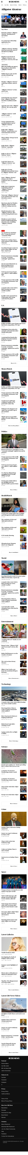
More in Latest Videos (13, 1052)
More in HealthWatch (13, 552)
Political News (4, 1063)
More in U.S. (13, 363)
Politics (24, 5)
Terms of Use (4, 1098)
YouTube (3, 1077)
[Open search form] (26, 1)
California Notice (5, 1093)
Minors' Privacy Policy (6, 1101)
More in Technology (13, 741)
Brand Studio (4, 1115)
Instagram (3, 1082)
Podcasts (3, 1110)
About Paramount (5, 1124)
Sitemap (3, 1117)
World (20, 5)
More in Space (13, 928)
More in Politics (13, 489)
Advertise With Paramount (8, 1126)
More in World (14, 615)
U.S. (2, 5)
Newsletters (4, 1107)
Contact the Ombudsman (7, 1136)
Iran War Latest (5, 1065)
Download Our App (6, 1112)
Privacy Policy (4, 1091)
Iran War (7, 5)
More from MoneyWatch (13, 425)
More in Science (13, 803)
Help (2, 1131)
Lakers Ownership (5, 1070)
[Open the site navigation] (5, 1)
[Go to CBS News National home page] (14, 1)
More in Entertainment (13, 678)
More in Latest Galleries (13, 990)
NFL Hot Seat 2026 (6, 1068)
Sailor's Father (13, 5)
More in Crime (13, 866)
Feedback (3, 1133)
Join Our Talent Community (8, 1129)
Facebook (3, 1079)
